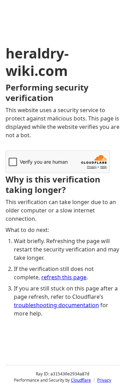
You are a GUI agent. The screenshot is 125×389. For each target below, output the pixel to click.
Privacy (104, 380)
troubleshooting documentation (56, 305)
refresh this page (63, 277)
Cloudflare (81, 380)
